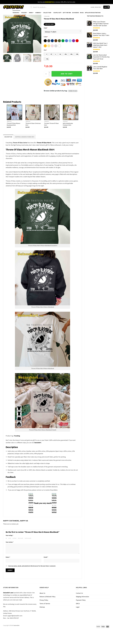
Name (8, 557)
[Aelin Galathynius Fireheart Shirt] (70, 112)
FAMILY (31, 12)
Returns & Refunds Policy (47, 597)
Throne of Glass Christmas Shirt (33, 124)
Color (46, 36)
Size (45, 50)
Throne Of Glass (72, 91)
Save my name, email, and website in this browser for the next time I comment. (32, 566)
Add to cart (67, 74)
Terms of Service (45, 603)
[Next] (38, 34)
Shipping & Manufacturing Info (24, 137)
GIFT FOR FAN (67, 12)
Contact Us (79, 593)
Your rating (9, 535)
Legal (77, 607)
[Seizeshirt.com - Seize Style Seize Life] (13, 7)
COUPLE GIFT (57, 12)
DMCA (78, 603)
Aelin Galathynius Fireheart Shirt (68, 124)
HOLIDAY (24, 12)
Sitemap (42, 607)
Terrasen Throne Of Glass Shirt (51, 124)
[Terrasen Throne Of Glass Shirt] (51, 112)
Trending (17, 436)
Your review (9, 542)
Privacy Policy (44, 600)
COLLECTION (47, 12)
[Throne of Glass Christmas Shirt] (33, 112)
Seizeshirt (37, 443)
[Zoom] (5, 50)
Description (8, 137)
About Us (42, 593)
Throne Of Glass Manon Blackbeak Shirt (13, 124)
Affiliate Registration (93, 12)
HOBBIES (38, 12)
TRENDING (15, 12)
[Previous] (5, 34)
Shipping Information (82, 597)
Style (45, 28)
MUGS (82, 12)
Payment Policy (81, 600)
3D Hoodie (75, 12)
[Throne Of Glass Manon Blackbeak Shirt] (14, 112)
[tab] (8, 137)
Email (46, 557)
